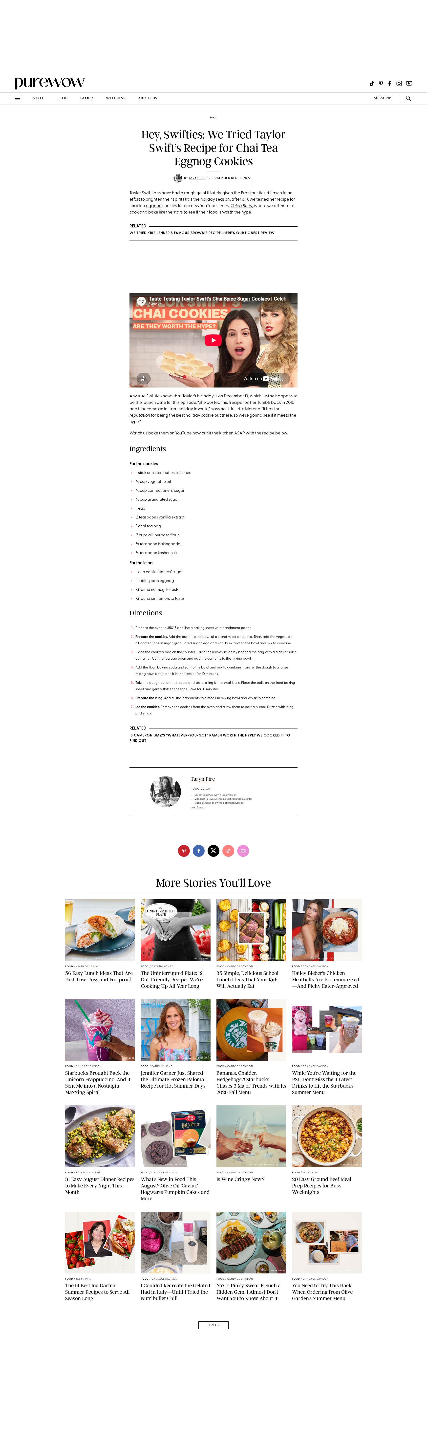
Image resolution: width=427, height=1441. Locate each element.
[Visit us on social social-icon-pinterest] (381, 83)
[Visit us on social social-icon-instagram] (399, 83)
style (38, 98)
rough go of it (197, 193)
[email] (9, 118)
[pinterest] (9, 64)
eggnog (154, 206)
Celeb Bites (241, 206)
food (62, 98)
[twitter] (213, 851)
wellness (116, 98)
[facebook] (199, 851)
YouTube (183, 433)
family (87, 98)
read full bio (198, 807)
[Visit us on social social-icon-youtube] (409, 83)
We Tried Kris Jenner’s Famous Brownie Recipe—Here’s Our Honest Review (202, 233)
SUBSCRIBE (383, 98)
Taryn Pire (197, 178)
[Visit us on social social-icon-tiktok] (372, 83)
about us (148, 98)
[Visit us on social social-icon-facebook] (389, 83)
